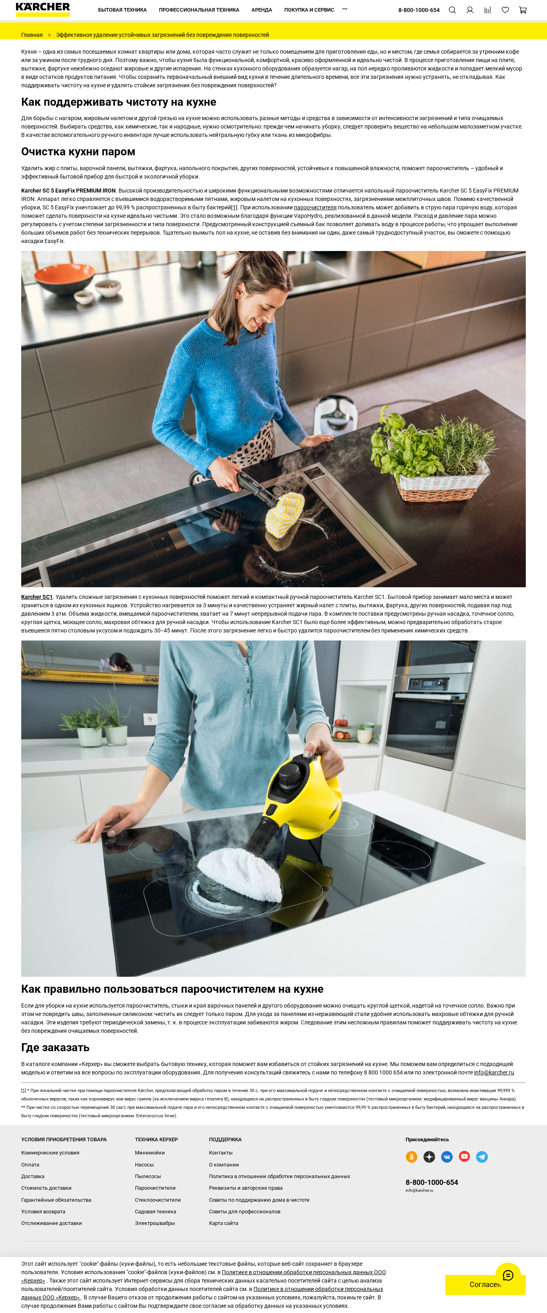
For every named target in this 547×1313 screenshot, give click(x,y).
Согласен (485, 1285)
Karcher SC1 (37, 597)
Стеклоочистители (158, 1200)
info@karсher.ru (494, 1072)
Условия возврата (43, 1212)
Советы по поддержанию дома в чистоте (259, 1200)
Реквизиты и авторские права (246, 1188)
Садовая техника (155, 1212)
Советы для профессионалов (244, 1212)
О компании (224, 1165)
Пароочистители (155, 1188)
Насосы (144, 1165)
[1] (234, 207)
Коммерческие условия (50, 1153)
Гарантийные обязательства (56, 1200)
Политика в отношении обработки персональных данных (279, 1176)
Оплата (30, 1165)
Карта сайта (223, 1223)
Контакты (221, 1153)
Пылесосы (148, 1176)
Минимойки (150, 1153)
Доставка (32, 1176)
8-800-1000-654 (432, 1182)
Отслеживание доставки (51, 1223)
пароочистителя (315, 207)
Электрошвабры (155, 1223)
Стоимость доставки (46, 1188)
